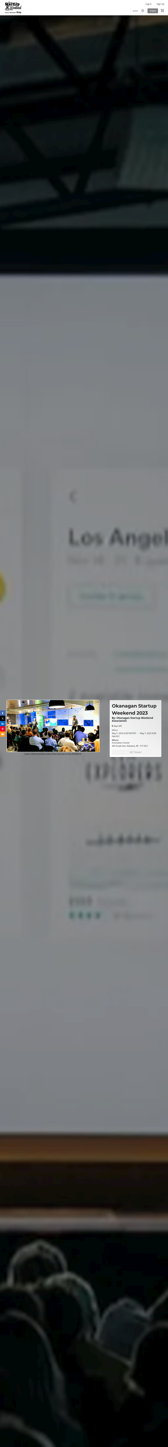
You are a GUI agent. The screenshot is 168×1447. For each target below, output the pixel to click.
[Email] (2, 734)
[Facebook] (2, 713)
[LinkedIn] (2, 723)
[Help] (142, 10)
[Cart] (162, 10)
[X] (2, 718)
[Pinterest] (2, 728)
